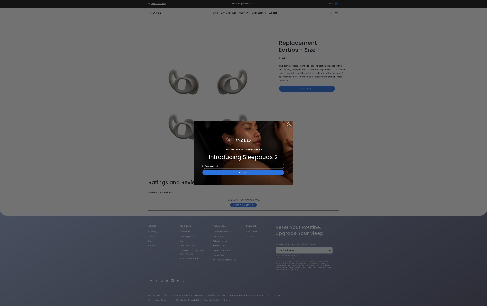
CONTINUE (243, 172)
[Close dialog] (290, 124)
